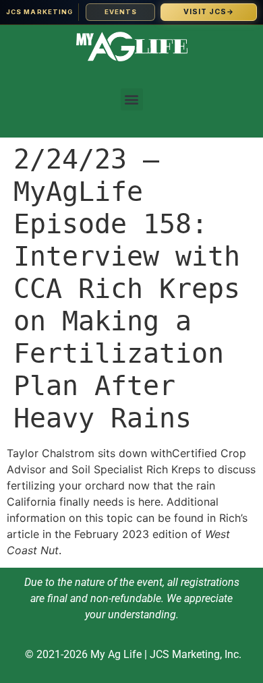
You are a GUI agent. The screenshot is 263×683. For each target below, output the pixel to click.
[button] (132, 99)
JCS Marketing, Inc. (195, 654)
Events (120, 12)
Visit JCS (209, 11)
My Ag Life (116, 654)
